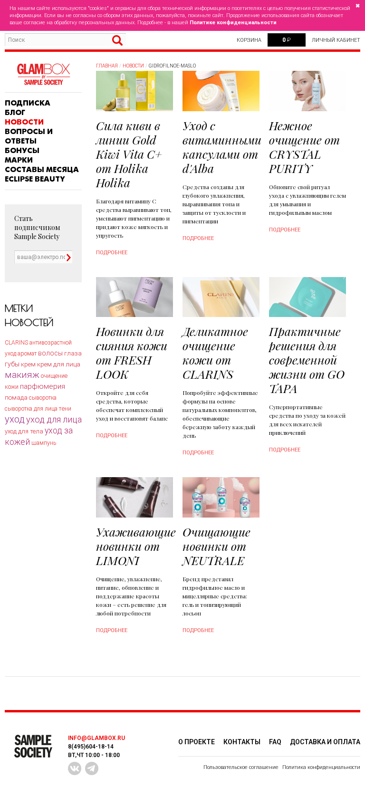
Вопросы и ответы (29, 136)
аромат (27, 353)
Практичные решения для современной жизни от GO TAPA (307, 359)
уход (15, 419)
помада (16, 397)
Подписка (27, 103)
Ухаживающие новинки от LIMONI (136, 546)
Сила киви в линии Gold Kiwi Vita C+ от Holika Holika (129, 153)
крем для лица (58, 364)
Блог (15, 112)
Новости (24, 122)
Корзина (249, 40)
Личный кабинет (336, 40)
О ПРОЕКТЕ (196, 742)
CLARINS (16, 342)
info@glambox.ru (96, 738)
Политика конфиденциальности (321, 767)
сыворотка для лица (31, 408)
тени (65, 408)
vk (74, 768)
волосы (50, 353)
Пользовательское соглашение (241, 767)
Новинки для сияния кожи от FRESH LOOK (131, 352)
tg (91, 768)
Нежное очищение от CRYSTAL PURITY (304, 146)
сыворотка (43, 397)
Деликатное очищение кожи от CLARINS (215, 352)
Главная (107, 65)
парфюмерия (42, 386)
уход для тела (24, 431)
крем (28, 364)
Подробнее (111, 253)
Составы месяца (42, 169)
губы (12, 364)
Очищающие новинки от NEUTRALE (216, 546)
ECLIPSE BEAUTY (35, 179)
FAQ (275, 742)
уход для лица (54, 419)
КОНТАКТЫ (241, 742)
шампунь (43, 443)
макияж (22, 374)
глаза (73, 353)
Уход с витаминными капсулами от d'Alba (221, 146)
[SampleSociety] (43, 74)
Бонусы (22, 150)
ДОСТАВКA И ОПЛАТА (325, 742)
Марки (19, 160)
